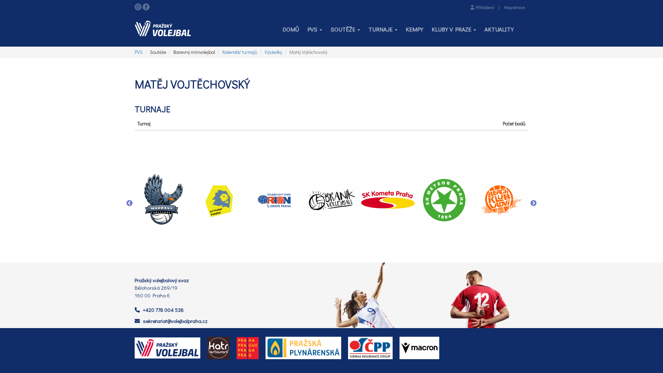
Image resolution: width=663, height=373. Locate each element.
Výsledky (273, 52)
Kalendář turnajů (239, 52)
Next (533, 203)
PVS (139, 52)
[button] (314, 29)
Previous (129, 203)
